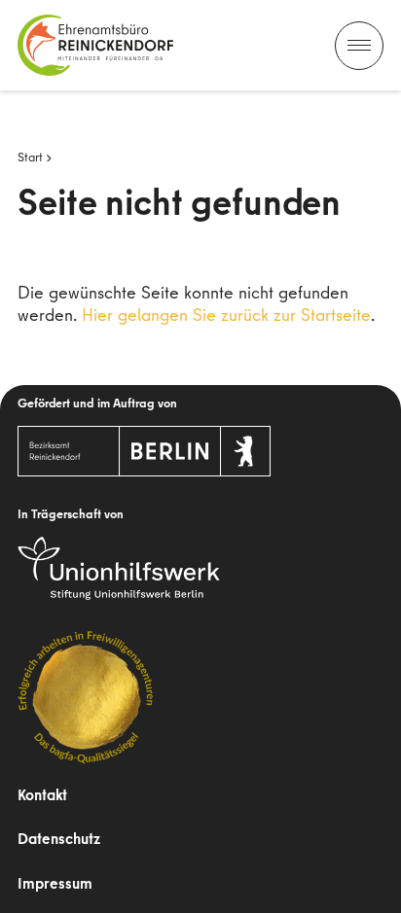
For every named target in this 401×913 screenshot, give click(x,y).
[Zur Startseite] (95, 45)
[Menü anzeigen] (359, 45)
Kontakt (42, 794)
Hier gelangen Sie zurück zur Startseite (226, 314)
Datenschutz (59, 838)
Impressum (55, 883)
